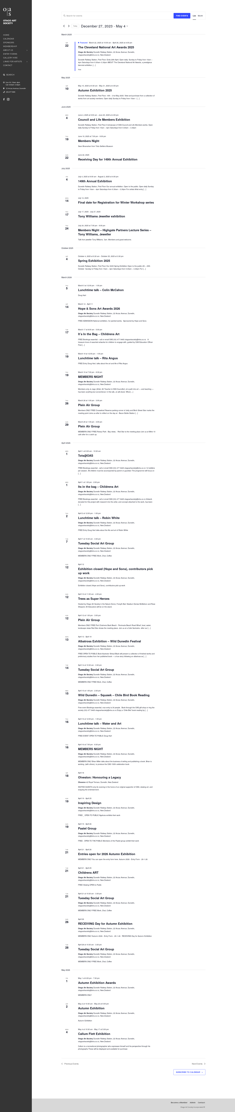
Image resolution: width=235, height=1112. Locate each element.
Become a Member (179, 1102)
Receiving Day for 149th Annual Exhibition (107, 159)
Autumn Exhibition (91, 1008)
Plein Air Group (89, 405)
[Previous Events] (63, 26)
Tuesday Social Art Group (96, 543)
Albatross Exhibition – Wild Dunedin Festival (109, 641)
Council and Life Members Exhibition (104, 119)
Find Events (182, 15)
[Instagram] (9, 99)
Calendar (8, 39)
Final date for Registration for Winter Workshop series (116, 202)
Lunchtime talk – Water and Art (99, 723)
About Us (8, 50)
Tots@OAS (85, 455)
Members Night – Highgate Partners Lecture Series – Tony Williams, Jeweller (114, 232)
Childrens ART (88, 872)
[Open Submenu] (27, 50)
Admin (192, 1102)
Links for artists (12, 62)
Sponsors (8, 43)
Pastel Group (87, 828)
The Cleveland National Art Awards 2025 (106, 47)
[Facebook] (5, 99)
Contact (7, 65)
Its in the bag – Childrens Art (98, 486)
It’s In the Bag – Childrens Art (98, 334)
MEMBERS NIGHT (90, 377)
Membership (10, 46)
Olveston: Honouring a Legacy (99, 777)
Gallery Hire (10, 58)
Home (6, 35)
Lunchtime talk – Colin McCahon (101, 290)
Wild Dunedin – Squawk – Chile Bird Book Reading (114, 695)
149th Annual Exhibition (95, 181)
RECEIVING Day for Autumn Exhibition (105, 923)
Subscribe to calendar (188, 1072)
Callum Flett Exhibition (94, 1034)
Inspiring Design (89, 803)
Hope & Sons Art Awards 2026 (99, 308)
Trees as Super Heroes (93, 598)
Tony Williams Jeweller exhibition (101, 216)
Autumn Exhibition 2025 (95, 90)
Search (10, 75)
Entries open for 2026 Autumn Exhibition (106, 854)
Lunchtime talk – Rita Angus (98, 358)
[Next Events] (68, 26)
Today (75, 26)
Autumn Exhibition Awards (97, 983)
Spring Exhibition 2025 (94, 261)
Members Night (88, 141)
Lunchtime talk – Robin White (99, 518)
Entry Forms (10, 54)
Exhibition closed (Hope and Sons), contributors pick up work (115, 571)
